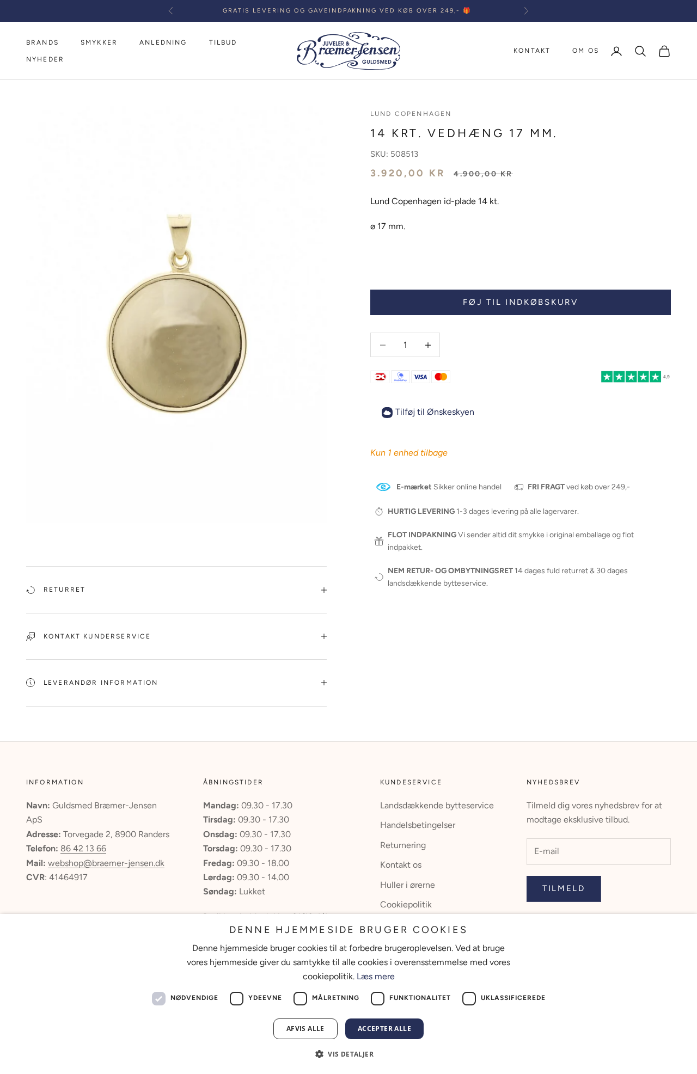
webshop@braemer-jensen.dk (106, 863)
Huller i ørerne (407, 885)
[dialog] (348, 994)
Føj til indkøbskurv (520, 302)
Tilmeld (563, 888)
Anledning (163, 42)
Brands (42, 42)
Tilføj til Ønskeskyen (434, 412)
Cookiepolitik (406, 904)
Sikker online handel (449, 487)
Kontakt (532, 50)
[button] (348, 1054)
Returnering (403, 845)
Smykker (99, 42)
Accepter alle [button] (384, 1028)
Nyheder (45, 59)
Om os (585, 50)
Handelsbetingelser (417, 825)
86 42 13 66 (83, 848)
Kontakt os (400, 865)
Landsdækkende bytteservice (437, 805)
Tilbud (223, 42)
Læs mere (376, 976)
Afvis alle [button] (305, 1028)
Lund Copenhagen (410, 114)
